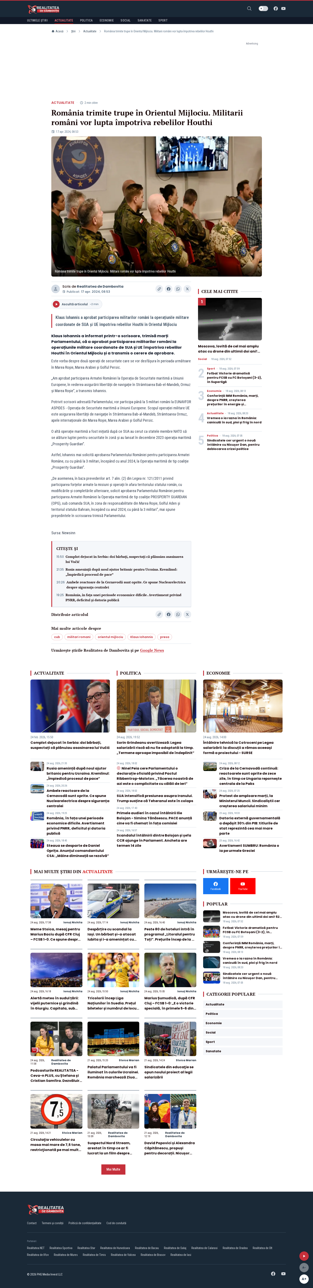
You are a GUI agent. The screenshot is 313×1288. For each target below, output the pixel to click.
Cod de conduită (116, 1223)
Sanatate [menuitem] (145, 20)
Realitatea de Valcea (123, 1255)
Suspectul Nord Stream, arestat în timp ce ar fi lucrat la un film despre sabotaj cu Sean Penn (109, 1151)
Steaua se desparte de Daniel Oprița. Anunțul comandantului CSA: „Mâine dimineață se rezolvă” (78, 850)
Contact (32, 1223)
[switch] (263, 8)
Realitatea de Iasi (181, 1255)
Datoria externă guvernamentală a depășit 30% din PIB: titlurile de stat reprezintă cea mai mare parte (249, 826)
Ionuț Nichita (72, 922)
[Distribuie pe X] (187, 289)
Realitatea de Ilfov (38, 1255)
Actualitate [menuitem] (64, 20)
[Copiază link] (159, 289)
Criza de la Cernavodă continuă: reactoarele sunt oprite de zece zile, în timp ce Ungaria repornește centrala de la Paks (250, 776)
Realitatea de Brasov (153, 1255)
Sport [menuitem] (163, 20)
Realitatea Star (86, 1248)
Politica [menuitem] (86, 20)
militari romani (78, 637)
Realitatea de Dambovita (100, 286)
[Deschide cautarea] (249, 8)
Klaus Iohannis (141, 637)
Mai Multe (113, 1169)
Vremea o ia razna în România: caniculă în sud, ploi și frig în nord (234, 420)
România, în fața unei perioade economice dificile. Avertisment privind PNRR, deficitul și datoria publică (123, 597)
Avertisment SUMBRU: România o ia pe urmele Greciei (249, 848)
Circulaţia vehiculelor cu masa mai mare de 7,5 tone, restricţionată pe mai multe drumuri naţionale (55, 1147)
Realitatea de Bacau (147, 1248)
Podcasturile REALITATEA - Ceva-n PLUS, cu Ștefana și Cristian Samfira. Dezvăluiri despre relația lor (55, 1078)
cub (57, 637)
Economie (214, 391)
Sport (211, 368)
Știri (73, 31)
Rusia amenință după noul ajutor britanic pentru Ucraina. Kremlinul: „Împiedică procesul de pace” (121, 572)
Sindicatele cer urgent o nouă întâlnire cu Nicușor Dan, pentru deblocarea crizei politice (233, 444)
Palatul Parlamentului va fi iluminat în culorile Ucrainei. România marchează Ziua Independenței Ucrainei (113, 1075)
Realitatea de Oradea (235, 1248)
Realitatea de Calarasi (204, 1248)
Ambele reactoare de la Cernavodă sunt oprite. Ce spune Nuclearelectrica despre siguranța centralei (126, 585)
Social (202, 359)
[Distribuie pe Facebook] (168, 289)
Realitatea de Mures (66, 1255)
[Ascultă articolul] (304, 1256)
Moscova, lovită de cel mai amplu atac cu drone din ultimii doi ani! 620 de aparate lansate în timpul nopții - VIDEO (228, 354)
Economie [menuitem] (107, 20)
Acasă (59, 31)
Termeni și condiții (52, 1223)
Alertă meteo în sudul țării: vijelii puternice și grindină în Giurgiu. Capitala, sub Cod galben (54, 1006)
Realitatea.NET (36, 1248)
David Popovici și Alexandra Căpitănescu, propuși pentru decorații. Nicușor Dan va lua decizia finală (169, 1151)
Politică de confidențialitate (85, 1223)
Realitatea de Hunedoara (115, 1248)
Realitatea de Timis (94, 1255)
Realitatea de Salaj (175, 1248)
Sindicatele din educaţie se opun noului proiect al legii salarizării (169, 1072)
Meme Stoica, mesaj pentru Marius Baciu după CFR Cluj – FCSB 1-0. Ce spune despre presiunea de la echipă (55, 937)
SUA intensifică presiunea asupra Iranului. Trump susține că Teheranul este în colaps (155, 798)
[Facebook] (275, 8)
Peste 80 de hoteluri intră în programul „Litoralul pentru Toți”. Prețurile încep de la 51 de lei (169, 937)
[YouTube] (283, 8)
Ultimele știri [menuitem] (37, 20)
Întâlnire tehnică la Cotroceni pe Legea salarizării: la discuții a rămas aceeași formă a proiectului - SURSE (238, 747)
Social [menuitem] (126, 20)
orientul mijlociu (110, 637)
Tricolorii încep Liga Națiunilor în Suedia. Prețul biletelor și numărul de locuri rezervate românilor (113, 1006)
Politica (212, 435)
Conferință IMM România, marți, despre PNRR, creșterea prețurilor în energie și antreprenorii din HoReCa (232, 402)
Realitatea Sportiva (61, 1248)
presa (164, 637)
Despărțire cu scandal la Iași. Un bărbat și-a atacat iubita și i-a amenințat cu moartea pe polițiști (112, 937)
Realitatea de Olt (262, 1248)
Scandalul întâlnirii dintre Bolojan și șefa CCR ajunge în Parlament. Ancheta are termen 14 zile (154, 840)
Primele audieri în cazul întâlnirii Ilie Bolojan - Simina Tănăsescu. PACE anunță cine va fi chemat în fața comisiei (154, 818)
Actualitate (89, 31)
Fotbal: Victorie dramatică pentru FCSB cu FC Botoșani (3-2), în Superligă (234, 377)
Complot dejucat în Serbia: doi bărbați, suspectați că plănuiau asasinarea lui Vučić (124, 559)
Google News (152, 650)
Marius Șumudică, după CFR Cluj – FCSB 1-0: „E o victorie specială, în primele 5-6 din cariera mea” (169, 1006)
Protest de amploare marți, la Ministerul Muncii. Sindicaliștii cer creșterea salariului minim (249, 800)
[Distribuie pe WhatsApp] (178, 289)
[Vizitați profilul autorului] (55, 289)
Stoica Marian (129, 1060)
